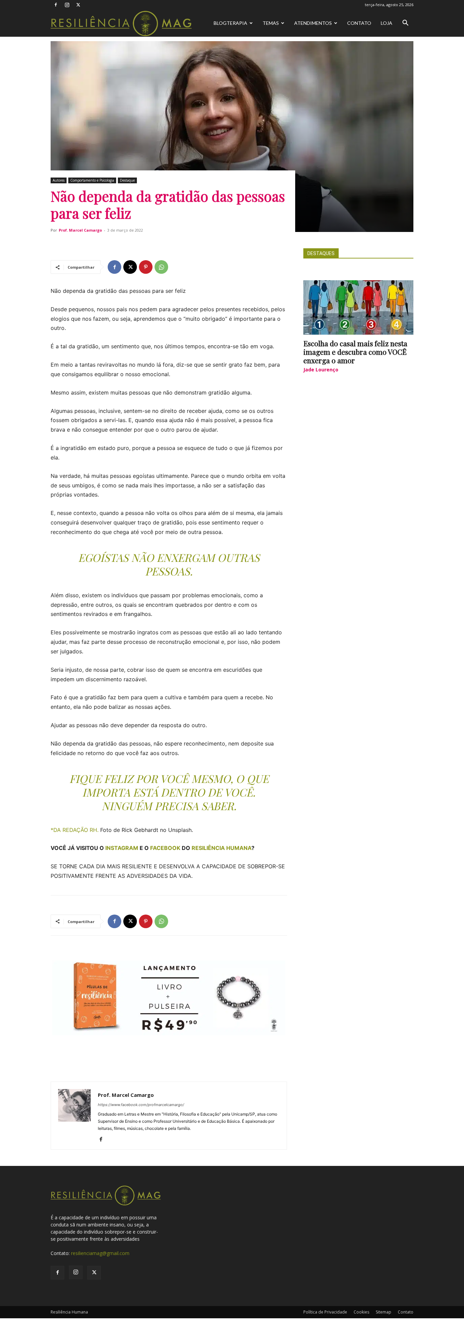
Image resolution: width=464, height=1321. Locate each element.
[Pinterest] (146, 267)
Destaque (127, 180)
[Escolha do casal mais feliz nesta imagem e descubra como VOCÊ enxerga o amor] (358, 307)
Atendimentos (313, 23)
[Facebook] (56, 5)
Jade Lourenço (320, 369)
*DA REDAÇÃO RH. (75, 829)
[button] (405, 23)
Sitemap (383, 1312)
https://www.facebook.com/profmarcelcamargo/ (141, 1104)
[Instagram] (67, 5)
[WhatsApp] (161, 267)
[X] (78, 5)
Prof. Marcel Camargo (80, 230)
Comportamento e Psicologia (92, 180)
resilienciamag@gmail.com (100, 1253)
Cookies (361, 1312)
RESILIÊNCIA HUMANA (221, 848)
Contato (359, 23)
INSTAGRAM (121, 848)
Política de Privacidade (325, 1312)
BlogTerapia (230, 23)
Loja (386, 23)
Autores (59, 180)
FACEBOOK (165, 848)
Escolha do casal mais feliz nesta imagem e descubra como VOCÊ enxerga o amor (355, 351)
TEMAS (271, 23)
